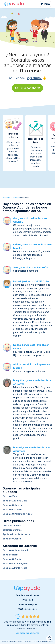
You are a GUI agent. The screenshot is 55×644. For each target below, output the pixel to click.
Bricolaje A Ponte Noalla (15, 568)
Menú (47, 4)
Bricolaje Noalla (11, 554)
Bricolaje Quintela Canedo (16, 550)
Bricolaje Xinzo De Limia (15, 500)
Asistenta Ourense (12, 525)
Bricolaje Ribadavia (12, 509)
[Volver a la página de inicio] (13, 4)
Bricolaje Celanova (12, 505)
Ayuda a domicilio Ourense (16, 534)
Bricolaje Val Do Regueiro (15, 563)
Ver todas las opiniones (27, 633)
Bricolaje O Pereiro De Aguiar (17, 514)
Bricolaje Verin (10, 496)
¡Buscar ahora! (30, 88)
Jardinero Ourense (12, 530)
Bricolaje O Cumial (12, 559)
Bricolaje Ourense (12, 538)
